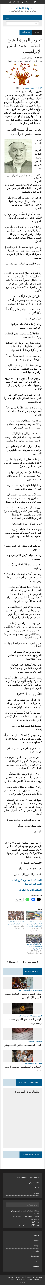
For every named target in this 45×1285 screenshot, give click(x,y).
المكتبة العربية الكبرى (30, 889)
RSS (37, 1261)
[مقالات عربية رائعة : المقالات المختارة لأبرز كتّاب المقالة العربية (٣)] (34, 915)
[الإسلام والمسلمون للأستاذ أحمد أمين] (22, 1060)
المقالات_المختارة (26, 58)
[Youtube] (10, 2)
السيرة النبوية (38, 1016)
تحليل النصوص (34, 1182)
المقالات (36, 1188)
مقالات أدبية (30, 990)
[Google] (26, 2)
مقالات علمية (23, 990)
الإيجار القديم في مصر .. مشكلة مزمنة (26, 1216)
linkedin (36, 1251)
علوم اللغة (39, 1041)
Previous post (29, 962)
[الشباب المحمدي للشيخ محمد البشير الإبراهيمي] (16, 915)
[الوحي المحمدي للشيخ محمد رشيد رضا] (22, 1013)
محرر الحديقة (29, 88)
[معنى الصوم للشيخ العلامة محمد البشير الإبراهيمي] (22, 987)
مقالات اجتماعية (29, 1063)
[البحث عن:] (22, 23)
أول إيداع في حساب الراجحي (29, 1225)
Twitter (36, 1235)
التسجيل (12, 1279)
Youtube (36, 1267)
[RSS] (14, 2)
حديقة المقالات (22, 1283)
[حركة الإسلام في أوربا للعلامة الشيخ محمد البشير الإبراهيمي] (34, 938)
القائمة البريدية (37, 1277)
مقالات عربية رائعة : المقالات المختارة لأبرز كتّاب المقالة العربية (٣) (34, 924)
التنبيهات (10, 1277)
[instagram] (18, 2)
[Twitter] (35, 2)
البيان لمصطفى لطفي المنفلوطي (23, 1044)
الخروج (29, 1279)
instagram (35, 1256)
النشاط (29, 1277)
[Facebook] (31, 2)
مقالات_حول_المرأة (15, 61)
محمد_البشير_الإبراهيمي (33, 61)
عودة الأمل (35, 1222)
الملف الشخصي (19, 1277)
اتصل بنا (36, 1193)
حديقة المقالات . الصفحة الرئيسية (27, 1177)
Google (36, 1246)
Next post (13, 962)
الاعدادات (36, 1279)
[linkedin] (22, 2)
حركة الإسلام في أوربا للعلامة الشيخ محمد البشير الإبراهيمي (34, 946)
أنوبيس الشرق (34, 1219)
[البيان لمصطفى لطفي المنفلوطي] (22, 1038)
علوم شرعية (38, 990)
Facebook (35, 1241)
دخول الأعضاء (21, 1279)
